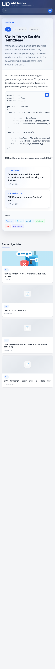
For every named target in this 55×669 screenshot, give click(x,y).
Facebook (9, 221)
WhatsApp (39, 221)
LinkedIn (29, 221)
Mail (7, 226)
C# (8, 29)
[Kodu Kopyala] (47, 95)
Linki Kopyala (17, 226)
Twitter (19, 221)
